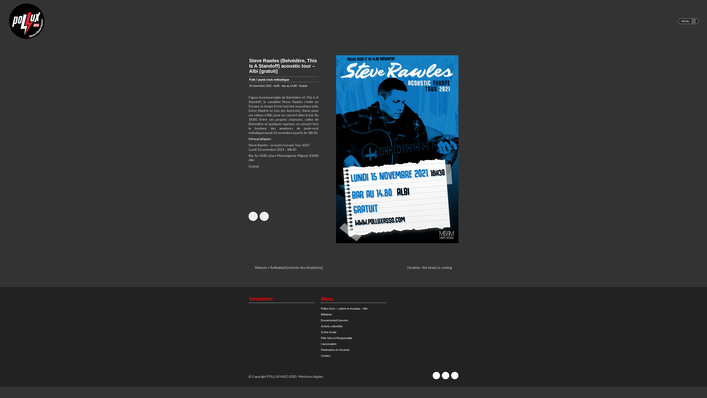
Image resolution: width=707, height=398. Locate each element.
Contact (325, 355)
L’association (328, 343)
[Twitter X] (264, 216)
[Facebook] (253, 216)
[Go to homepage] (26, 21)
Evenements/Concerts (334, 320)
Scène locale (328, 332)
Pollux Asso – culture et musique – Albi (344, 308)
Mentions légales (310, 376)
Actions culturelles (332, 326)
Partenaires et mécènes (335, 349)
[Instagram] (445, 375)
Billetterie (326, 314)
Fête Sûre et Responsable (336, 338)
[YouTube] (454, 375)
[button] (688, 21)
